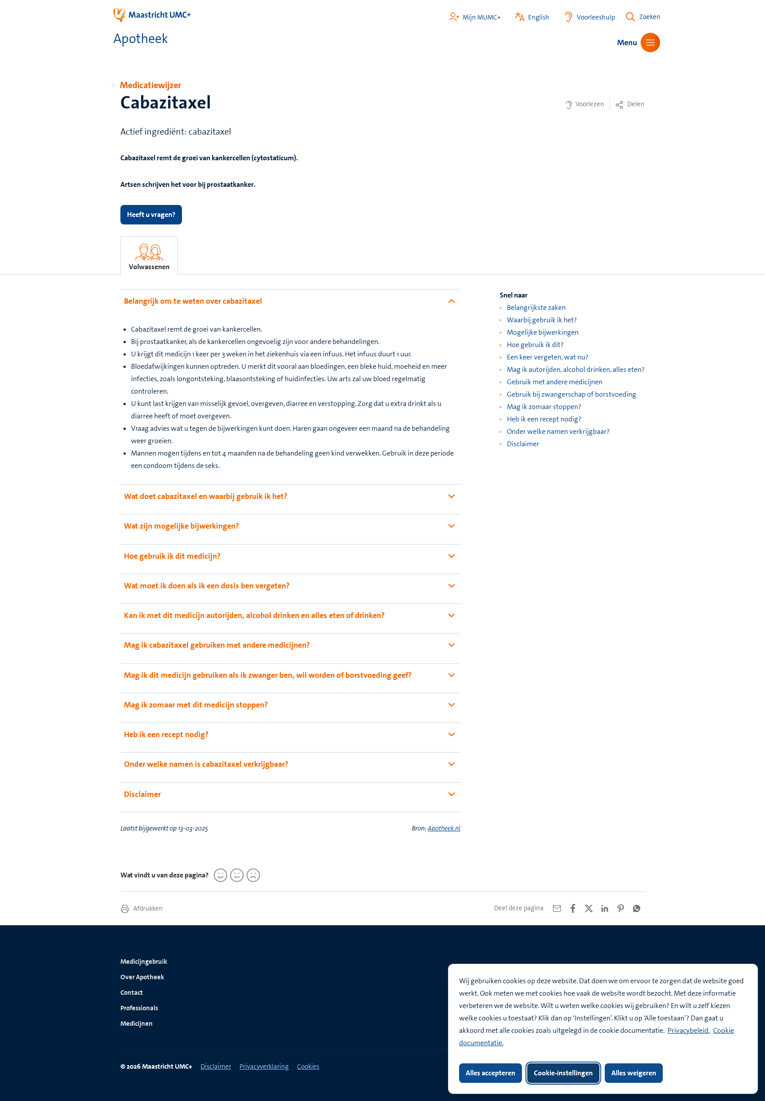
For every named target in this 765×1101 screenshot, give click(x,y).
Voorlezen (589, 104)
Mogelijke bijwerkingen (543, 332)
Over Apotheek (142, 977)
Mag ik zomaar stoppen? (544, 406)
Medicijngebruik (143, 961)
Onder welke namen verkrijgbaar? (558, 431)
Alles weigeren (633, 1073)
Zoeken (650, 16)
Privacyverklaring (264, 1066)
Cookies (308, 1066)
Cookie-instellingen (563, 1073)
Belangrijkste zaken (536, 307)
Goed (219, 875)
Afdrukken (147, 908)
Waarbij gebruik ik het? (542, 320)
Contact (131, 992)
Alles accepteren (490, 1073)
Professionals (139, 1008)
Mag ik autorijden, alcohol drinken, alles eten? (576, 369)
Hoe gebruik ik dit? (535, 344)
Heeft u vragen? (151, 214)
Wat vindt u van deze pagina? (164, 875)
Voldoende (235, 875)
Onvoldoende (252, 875)
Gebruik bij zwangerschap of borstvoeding (571, 394)
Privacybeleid (688, 1030)
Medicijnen (136, 1023)
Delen (635, 104)
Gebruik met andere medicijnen (555, 381)
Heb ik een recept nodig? (544, 419)
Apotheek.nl (444, 828)
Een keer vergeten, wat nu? (547, 357)
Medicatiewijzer (150, 85)
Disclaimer (523, 443)
